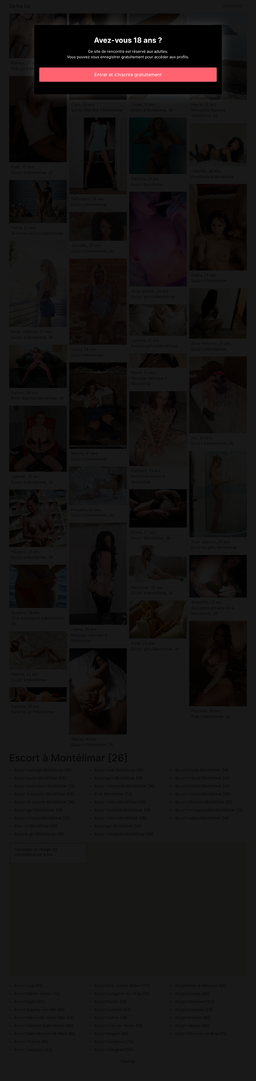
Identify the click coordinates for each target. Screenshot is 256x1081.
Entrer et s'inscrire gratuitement (128, 74)
